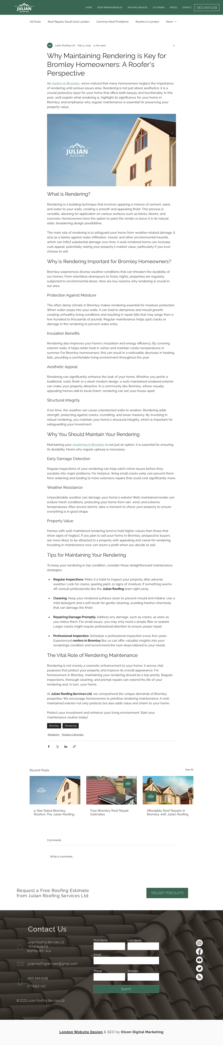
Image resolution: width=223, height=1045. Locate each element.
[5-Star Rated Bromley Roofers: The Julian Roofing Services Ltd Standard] (55, 790)
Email (97, 954)
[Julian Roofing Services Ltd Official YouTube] (199, 960)
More (169, 21)
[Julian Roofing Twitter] (199, 968)
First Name (101, 940)
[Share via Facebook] (48, 746)
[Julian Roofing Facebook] (199, 951)
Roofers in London (147, 21)
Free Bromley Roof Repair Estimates (109, 812)
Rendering (70, 725)
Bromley (54, 725)
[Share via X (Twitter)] (57, 746)
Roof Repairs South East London (68, 21)
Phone (98, 971)
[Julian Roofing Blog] (199, 977)
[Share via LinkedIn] (65, 746)
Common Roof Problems (112, 21)
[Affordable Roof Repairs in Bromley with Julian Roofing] (168, 790)
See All (189, 769)
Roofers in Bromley (73, 734)
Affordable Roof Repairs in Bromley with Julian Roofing (167, 812)
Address (133, 971)
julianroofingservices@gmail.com (53, 964)
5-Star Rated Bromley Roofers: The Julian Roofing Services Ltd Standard (54, 812)
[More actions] (174, 45)
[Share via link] (74, 746)
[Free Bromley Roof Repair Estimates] (111, 790)
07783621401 (37, 986)
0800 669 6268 (37, 978)
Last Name (134, 940)
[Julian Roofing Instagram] (199, 942)
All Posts (35, 21)
